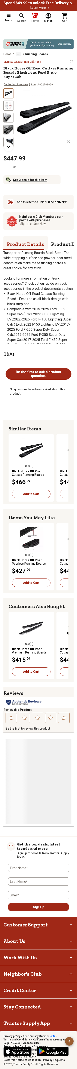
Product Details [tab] (25, 244)
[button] (48, 7)
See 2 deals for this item (30, 180)
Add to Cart (31, 494)
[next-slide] (8, 147)
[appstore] (17, 1051)
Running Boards (36, 54)
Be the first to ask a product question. (38, 374)
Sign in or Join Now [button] (33, 223)
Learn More (38, 7)
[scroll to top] (69, 1041)
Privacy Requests (54, 1060)
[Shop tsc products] (38, 44)
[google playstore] (53, 1051)
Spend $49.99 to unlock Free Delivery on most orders (39, 3)
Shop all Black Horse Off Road (22, 61)
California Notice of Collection (22, 1060)
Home (7, 54)
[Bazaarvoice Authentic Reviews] (24, 702)
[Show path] (18, 54)
